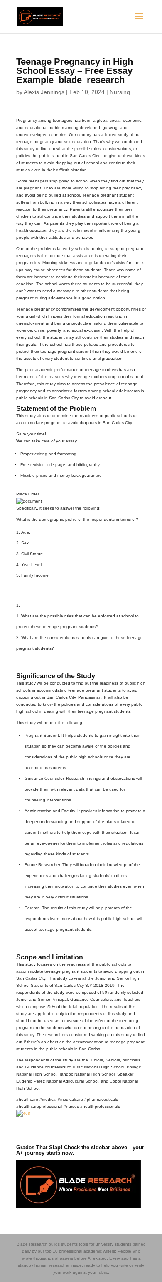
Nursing (120, 92)
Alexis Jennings (44, 92)
